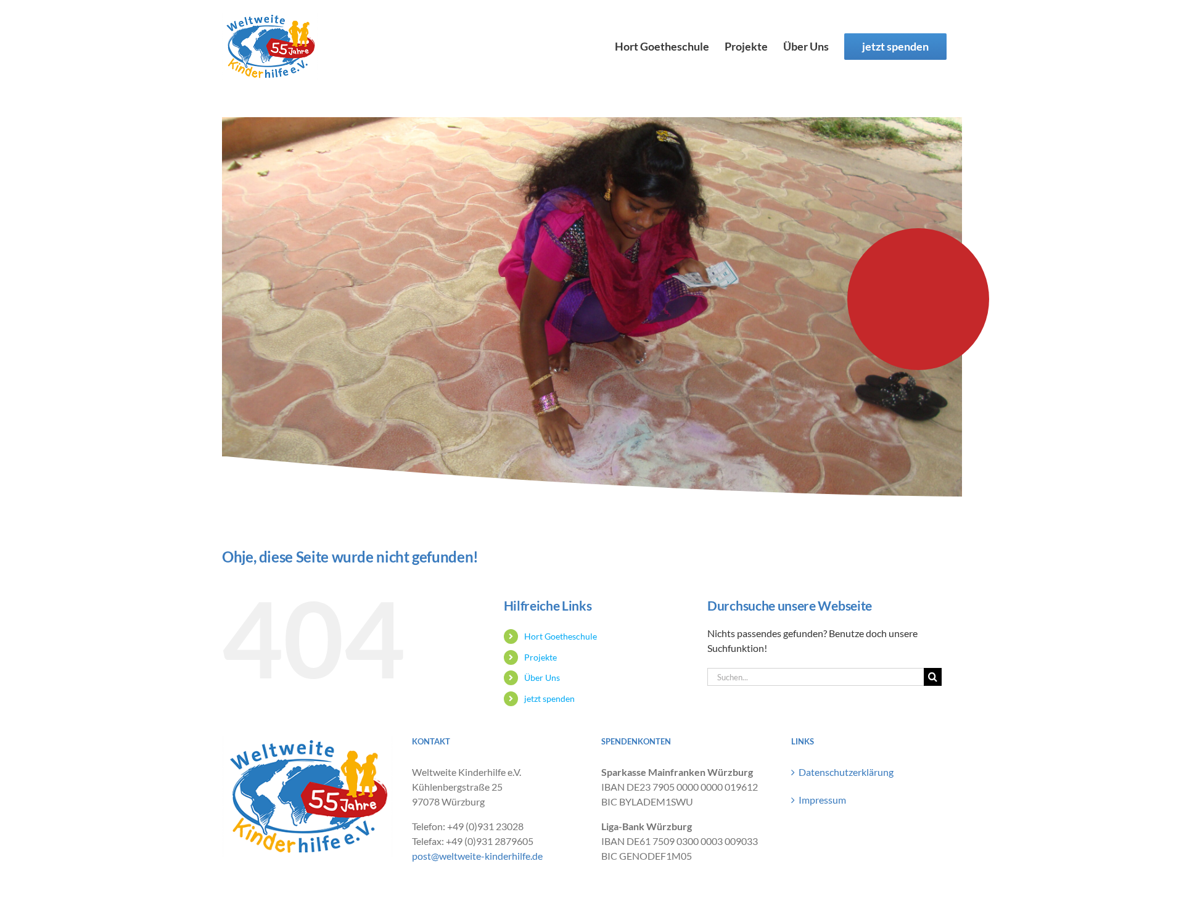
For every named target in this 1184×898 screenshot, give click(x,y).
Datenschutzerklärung (846, 772)
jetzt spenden (549, 698)
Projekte (540, 657)
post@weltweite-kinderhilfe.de (477, 856)
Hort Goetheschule (560, 636)
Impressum (822, 799)
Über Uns (542, 677)
